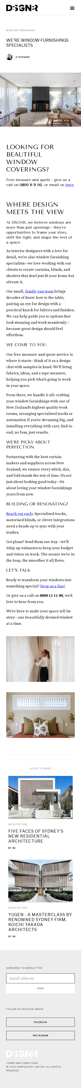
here (70, 185)
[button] (72, 8)
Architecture (18, 824)
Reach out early (19, 513)
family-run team (39, 291)
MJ (14, 848)
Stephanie (23, 57)
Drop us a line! (52, 586)
